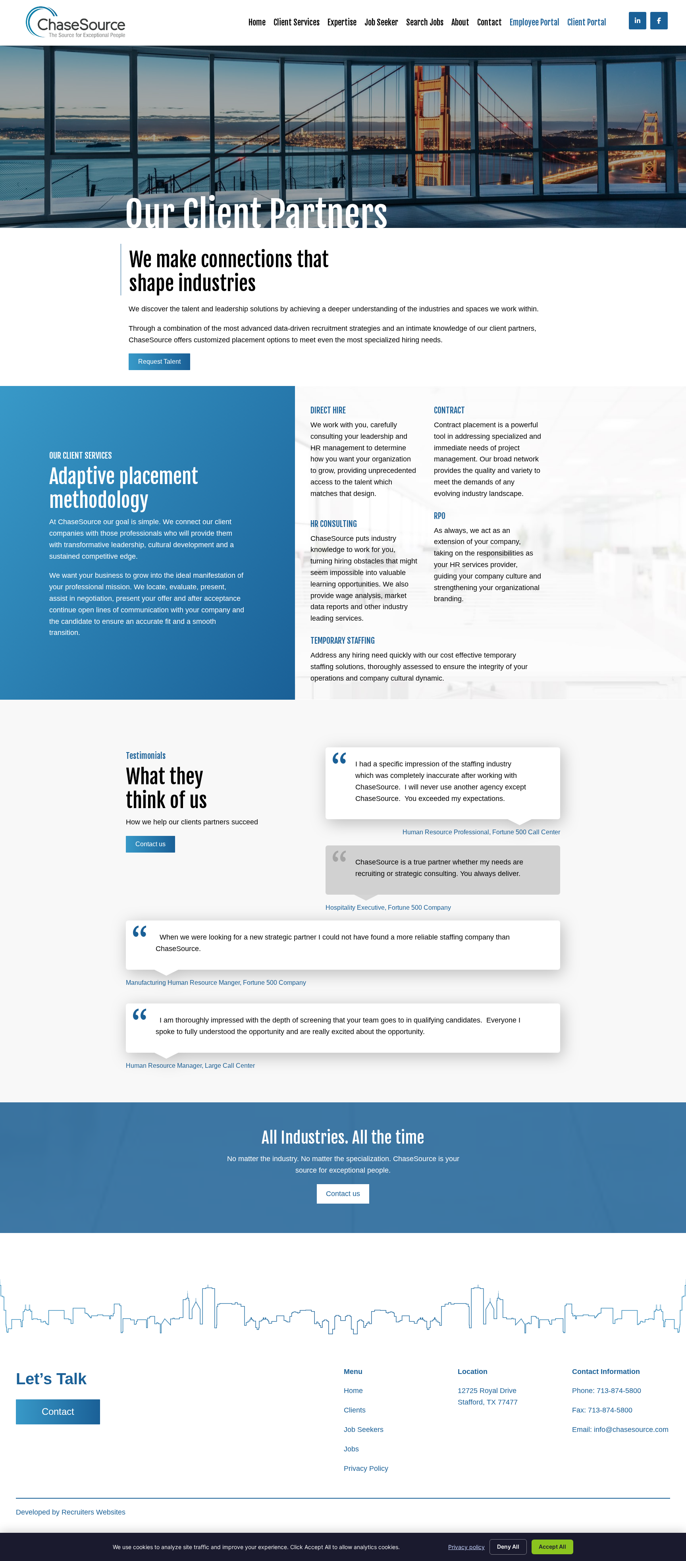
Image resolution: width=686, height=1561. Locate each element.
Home (353, 1391)
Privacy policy (466, 1547)
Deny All (508, 1546)
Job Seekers (363, 1430)
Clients (355, 1410)
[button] (159, 361)
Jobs (351, 1449)
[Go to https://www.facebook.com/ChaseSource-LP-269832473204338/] (659, 20)
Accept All (552, 1546)
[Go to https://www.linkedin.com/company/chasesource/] (637, 20)
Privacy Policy (366, 1468)
